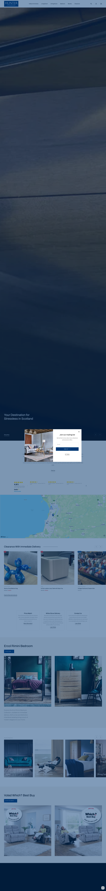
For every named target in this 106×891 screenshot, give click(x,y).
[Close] (79, 432)
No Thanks (67, 454)
